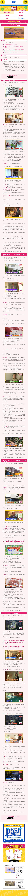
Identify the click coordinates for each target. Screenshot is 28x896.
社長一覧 (21, 12)
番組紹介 (21, 15)
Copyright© (4, 890)
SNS (7, 18)
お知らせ (7, 15)
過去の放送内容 (7, 12)
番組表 (25, 2)
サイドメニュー (2, 2)
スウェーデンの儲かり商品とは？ (11, 52)
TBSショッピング (14, 853)
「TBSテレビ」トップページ (14, 2)
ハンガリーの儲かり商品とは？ (10, 44)
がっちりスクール (21, 18)
